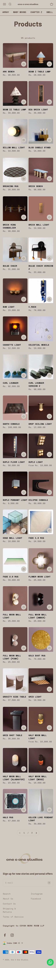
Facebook (36, 898)
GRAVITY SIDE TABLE (14, 696)
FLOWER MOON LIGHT (40, 576)
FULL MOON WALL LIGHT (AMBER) (38, 616)
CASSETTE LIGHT (12, 344)
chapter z (36, 12)
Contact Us (9, 903)
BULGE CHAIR (10, 265)
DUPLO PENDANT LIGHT (15, 499)
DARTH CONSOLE (11, 423)
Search (7, 893)
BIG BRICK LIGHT (38, 109)
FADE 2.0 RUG (10, 576)
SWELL (49, 12)
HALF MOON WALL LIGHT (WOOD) (38, 778)
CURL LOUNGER (10, 382)
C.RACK (32, 306)
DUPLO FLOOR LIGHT (14, 462)
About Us (8, 898)
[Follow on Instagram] (12, 935)
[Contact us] (50, 962)
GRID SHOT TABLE (12, 735)
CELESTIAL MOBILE (39, 344)
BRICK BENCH (36, 186)
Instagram (37, 893)
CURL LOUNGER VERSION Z (36, 384)
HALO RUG (8, 817)
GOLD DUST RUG (37, 655)
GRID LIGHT (35, 696)
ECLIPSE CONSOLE (38, 499)
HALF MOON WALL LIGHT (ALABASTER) (14, 778)
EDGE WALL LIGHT (12, 537)
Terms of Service (13, 916)
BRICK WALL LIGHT (39, 224)
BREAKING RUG (10, 186)
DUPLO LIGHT (36, 462)
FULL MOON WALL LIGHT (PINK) (12, 657)
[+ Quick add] (23, 64)
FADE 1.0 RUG (36, 537)
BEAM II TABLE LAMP (14, 109)
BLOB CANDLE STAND (40, 147)
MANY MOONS (19, 12)
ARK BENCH (9, 71)
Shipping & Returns (9, 910)
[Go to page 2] (36, 833)
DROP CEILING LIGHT (40, 423)
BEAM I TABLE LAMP (40, 71)
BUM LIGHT (9, 306)
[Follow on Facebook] (5, 935)
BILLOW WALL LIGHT (14, 147)
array (5, 12)
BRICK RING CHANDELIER (9, 226)
